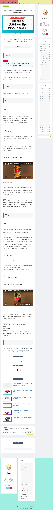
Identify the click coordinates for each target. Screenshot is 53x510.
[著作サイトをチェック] (15, 370)
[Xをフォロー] (18, 370)
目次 (18, 46)
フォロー (21, 350)
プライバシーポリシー (25, 506)
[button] (20, 34)
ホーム (35, 506)
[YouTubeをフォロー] (20, 370)
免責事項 (31, 506)
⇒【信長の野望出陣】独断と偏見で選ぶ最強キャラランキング (15, 93)
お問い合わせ (19, 506)
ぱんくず (44, 18)
